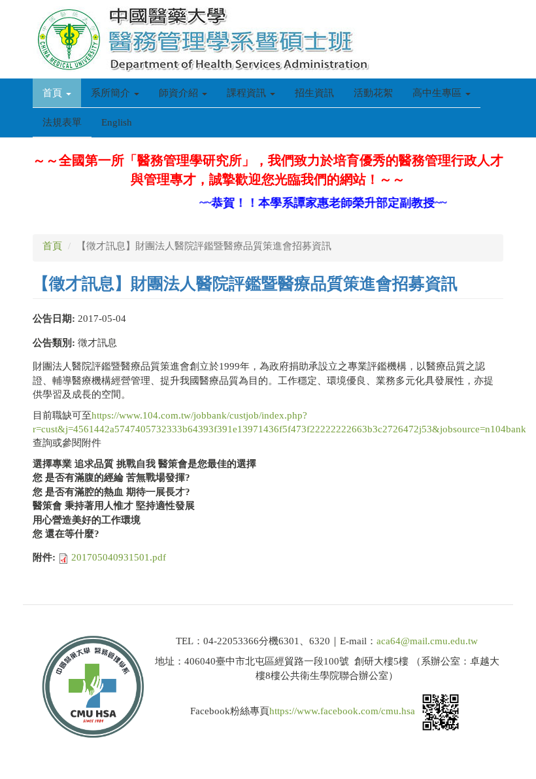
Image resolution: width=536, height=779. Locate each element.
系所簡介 (112, 93)
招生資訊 (314, 93)
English (116, 122)
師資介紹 (180, 93)
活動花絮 (373, 93)
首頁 (53, 93)
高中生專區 (438, 93)
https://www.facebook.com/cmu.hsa (342, 711)
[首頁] (206, 39)
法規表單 (62, 122)
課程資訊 (248, 93)
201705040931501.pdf (118, 557)
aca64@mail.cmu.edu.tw (427, 641)
